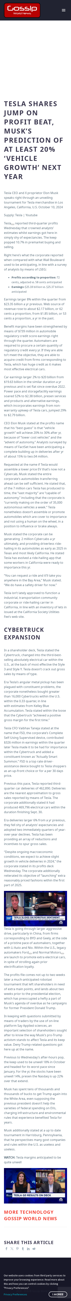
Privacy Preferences (15, 1294)
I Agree (57, 1294)
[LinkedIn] (28, 1248)
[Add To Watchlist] (12, 224)
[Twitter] (11, 1248)
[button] (35, 908)
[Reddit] (33, 1248)
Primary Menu (63, 10)
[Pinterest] (17, 1248)
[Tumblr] (22, 1248)
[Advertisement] (35, 58)
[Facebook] (6, 1248)
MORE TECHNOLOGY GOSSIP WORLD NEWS (30, 1215)
